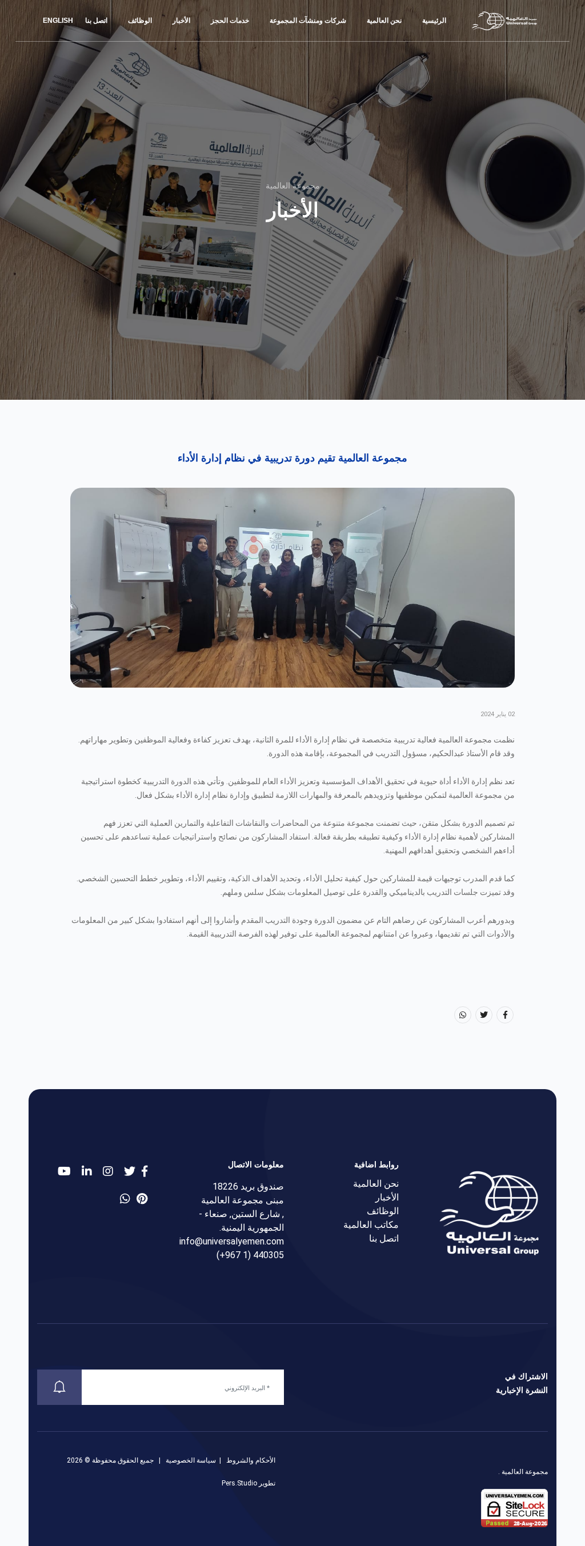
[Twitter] (483, 1014)
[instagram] (108, 1171)
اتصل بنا (96, 21)
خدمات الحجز (230, 21)
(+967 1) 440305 (250, 1255)
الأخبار (181, 21)
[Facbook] (505, 1014)
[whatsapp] (125, 1199)
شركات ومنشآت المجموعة (308, 21)
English (59, 21)
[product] (87, 1171)
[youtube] (64, 1171)
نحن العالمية (384, 21)
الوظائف (140, 21)
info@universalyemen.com (231, 1241)
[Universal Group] (505, 20)
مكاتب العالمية (371, 1224)
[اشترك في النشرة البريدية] (59, 1387)
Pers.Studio (239, 1483)
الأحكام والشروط (250, 1460)
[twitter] (129, 1171)
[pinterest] (142, 1199)
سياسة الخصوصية (191, 1460)
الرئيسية (434, 21)
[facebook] (144, 1171)
